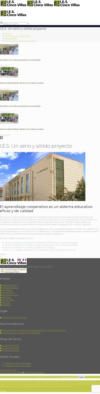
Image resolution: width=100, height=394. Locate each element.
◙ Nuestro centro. (8, 285)
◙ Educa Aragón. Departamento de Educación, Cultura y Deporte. (33, 330)
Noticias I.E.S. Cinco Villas (17, 36)
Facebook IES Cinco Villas (18, 366)
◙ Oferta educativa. (9, 287)
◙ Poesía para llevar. (10, 350)
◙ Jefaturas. (5, 297)
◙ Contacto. (5, 305)
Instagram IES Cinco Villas (18, 363)
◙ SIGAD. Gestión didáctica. (13, 317)
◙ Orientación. (7, 292)
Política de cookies (33, 372)
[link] (28, 24)
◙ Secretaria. (6, 290)
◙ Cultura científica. (9, 348)
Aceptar (81, 377)
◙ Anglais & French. (9, 345)
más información (68, 377)
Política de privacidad (11, 372)
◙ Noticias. (5, 302)
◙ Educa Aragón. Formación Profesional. (20, 333)
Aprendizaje (11, 38)
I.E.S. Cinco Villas (8, 370)
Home (8, 33)
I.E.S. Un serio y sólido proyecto (20, 41)
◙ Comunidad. (7, 300)
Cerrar (3, 391)
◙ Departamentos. (9, 295)
